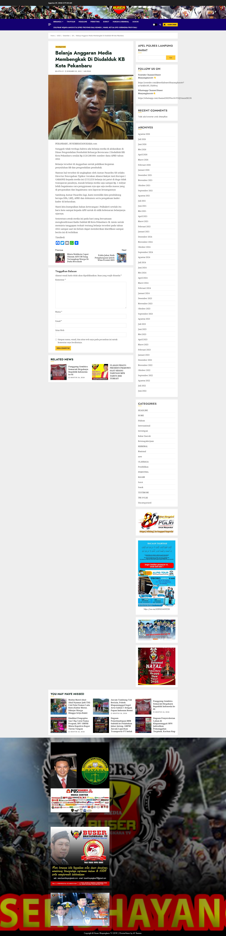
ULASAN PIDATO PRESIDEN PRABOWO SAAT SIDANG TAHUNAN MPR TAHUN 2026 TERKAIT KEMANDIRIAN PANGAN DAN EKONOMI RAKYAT (100, 372)
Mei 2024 (142, 272)
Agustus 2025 (144, 195)
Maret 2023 (143, 344)
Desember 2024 (145, 236)
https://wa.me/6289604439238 (157, 609)
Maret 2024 (143, 283)
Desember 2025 (145, 175)
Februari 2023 (144, 349)
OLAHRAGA (143, 461)
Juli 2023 (142, 324)
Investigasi (143, 431)
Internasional (144, 425)
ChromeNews (124, 933)
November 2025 (145, 180)
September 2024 (145, 252)
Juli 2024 (142, 262)
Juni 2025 (142, 206)
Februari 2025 (144, 226)
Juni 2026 (142, 144)
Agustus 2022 (144, 380)
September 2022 (145, 375)
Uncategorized (60, 47)
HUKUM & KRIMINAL (121, 21)
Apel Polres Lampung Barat (155, 48)
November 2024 (145, 242)
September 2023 (145, 314)
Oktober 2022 (144, 370)
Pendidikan (143, 467)
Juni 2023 (142, 329)
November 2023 (145, 303)
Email (58, 321)
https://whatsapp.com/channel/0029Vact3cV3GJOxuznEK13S (165, 98)
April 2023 (142, 339)
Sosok (136, 21)
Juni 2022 (142, 391)
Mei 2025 (142, 211)
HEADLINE (83, 21)
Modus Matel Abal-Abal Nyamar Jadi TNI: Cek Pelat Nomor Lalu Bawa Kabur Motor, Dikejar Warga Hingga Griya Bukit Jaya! (59, 707)
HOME (141, 415)
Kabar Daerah (144, 436)
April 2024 (142, 278)
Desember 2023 (145, 298)
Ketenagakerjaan (146, 441)
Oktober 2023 (144, 308)
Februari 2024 (144, 288)
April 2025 (142, 216)
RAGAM (141, 477)
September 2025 (145, 190)
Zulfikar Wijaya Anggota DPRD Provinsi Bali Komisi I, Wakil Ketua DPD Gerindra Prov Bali (95, 27)
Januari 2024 (143, 293)
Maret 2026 (143, 159)
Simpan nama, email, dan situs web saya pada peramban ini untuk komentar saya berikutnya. (87, 341)
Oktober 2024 (144, 247)
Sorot (106, 21)
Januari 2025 (143, 231)
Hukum (141, 420)
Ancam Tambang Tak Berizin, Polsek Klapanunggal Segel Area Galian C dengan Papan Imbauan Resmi (101, 707)
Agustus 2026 (144, 134)
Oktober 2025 (144, 185)
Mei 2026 (142, 149)
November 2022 (145, 365)
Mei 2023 (142, 334)
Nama (58, 312)
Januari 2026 (143, 170)
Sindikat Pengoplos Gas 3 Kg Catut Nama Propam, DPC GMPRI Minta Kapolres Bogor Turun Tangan (59, 725)
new (140, 456)
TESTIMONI (143, 492)
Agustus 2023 (144, 319)
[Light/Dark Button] (155, 24)
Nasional (142, 451)
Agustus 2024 (144, 257)
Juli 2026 (142, 139)
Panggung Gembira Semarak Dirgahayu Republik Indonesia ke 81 (59, 372)
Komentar (60, 279)
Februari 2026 (144, 165)
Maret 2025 (143, 221)
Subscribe (172, 24)
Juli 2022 (142, 385)
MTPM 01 (60, 71)
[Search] (160, 24)
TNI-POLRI (71, 21)
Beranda (57, 21)
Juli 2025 (142, 201)
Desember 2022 (145, 360)
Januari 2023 (143, 355)
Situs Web (59, 330)
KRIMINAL (143, 446)
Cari (170, 58)
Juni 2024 (142, 267)
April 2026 (142, 154)
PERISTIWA (95, 21)
